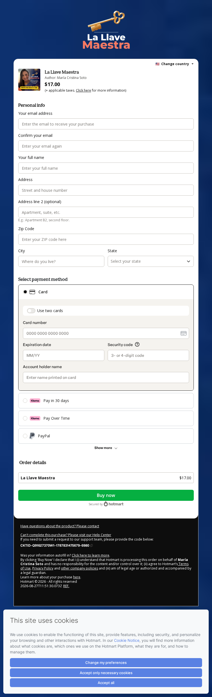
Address (25, 179)
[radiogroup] (106, 364)
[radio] (25, 292)
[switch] (31, 310)
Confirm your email (35, 135)
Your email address (35, 113)
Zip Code (26, 228)
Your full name (31, 157)
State (112, 250)
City (21, 250)
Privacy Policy (42, 568)
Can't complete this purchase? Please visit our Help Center (65, 535)
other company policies (79, 568)
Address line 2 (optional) (39, 201)
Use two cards (50, 310)
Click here (83, 90)
